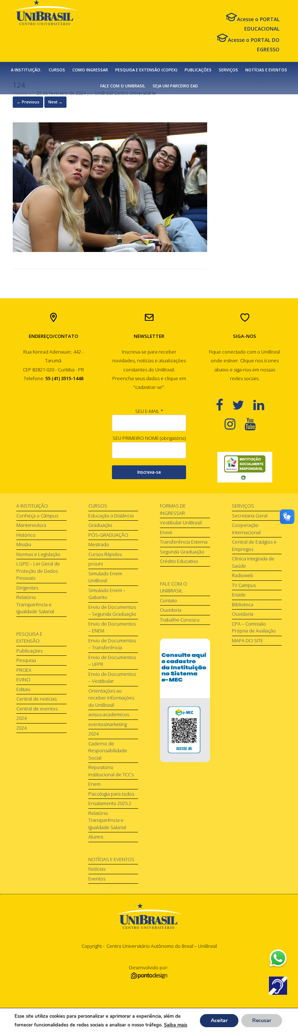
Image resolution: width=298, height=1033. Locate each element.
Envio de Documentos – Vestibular (112, 678)
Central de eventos (36, 708)
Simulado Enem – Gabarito (107, 594)
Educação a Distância (111, 515)
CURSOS (57, 69)
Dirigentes (27, 587)
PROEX (23, 670)
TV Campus (244, 585)
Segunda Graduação (182, 551)
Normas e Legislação (38, 554)
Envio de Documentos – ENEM (112, 627)
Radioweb (242, 575)
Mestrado (98, 544)
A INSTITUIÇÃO (32, 505)
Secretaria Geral (249, 515)
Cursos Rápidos (105, 554)
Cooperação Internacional (246, 529)
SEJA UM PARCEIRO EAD (175, 85)
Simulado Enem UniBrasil (105, 577)
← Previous (28, 102)
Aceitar (219, 1020)
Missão (23, 544)
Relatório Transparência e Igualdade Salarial (35, 604)
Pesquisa (26, 660)
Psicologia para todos (111, 793)
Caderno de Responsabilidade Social (107, 750)
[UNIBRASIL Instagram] (235, 423)
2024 (21, 718)
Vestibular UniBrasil (181, 522)
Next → (55, 102)
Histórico (26, 535)
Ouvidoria (170, 610)
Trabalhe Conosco (180, 619)
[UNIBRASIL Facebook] (224, 404)
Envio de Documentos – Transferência (112, 644)
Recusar (261, 1020)
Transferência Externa (184, 542)
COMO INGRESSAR (90, 69)
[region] (245, 467)
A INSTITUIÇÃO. (26, 69)
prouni (95, 563)
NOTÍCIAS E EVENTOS (266, 69)
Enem (94, 784)
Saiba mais (175, 1025)
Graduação (100, 525)
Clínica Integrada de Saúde (253, 562)
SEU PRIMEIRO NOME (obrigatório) (149, 438)
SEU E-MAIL (149, 411)
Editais (23, 689)
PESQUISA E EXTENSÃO (29, 637)
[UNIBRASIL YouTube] (255, 423)
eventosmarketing (107, 724)
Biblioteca (242, 604)
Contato (168, 600)
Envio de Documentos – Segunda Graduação (112, 611)
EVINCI (23, 679)
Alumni (95, 836)
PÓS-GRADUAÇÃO (108, 535)
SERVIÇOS (228, 69)
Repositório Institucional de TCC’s (111, 771)
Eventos (96, 878)
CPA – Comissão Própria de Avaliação (254, 627)
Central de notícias (36, 698)
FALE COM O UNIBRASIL (122, 85)
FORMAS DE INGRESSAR (173, 509)
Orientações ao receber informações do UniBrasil (111, 697)
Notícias (96, 869)
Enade (239, 594)
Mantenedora (31, 525)
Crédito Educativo (179, 561)
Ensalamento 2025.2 (109, 803)
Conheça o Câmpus (37, 515)
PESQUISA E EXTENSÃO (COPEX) (146, 69)
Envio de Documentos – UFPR (112, 661)
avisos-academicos (108, 714)
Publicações (29, 650)
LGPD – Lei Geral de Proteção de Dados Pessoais (38, 570)
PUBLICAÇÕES (198, 69)
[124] (110, 250)
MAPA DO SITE (247, 640)
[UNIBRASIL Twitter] (242, 404)
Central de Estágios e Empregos (254, 545)
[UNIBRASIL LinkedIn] (263, 404)
